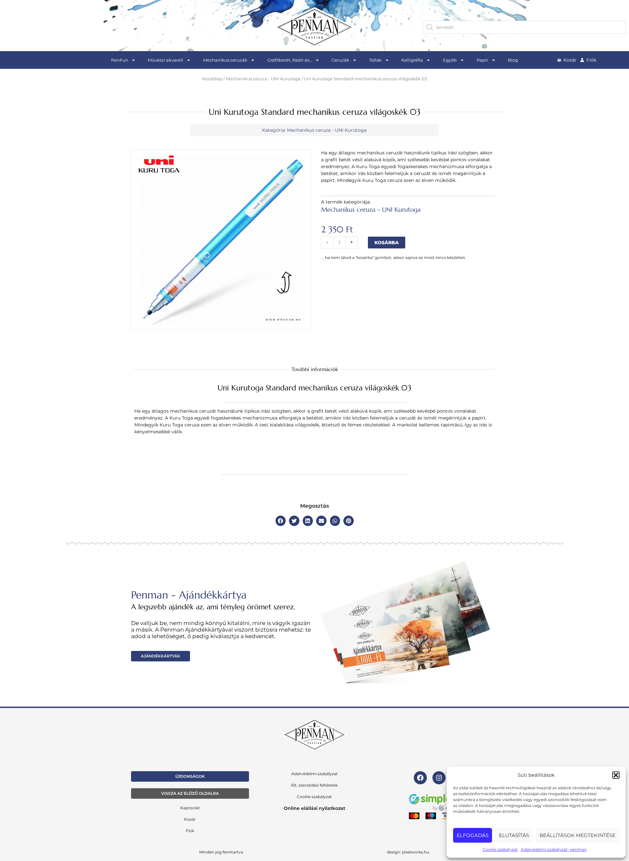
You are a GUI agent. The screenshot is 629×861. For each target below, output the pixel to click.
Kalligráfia (412, 60)
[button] (616, 775)
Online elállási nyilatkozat (314, 808)
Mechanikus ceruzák (225, 60)
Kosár (190, 819)
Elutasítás (514, 835)
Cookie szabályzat (500, 849)
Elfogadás (472, 835)
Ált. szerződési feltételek (314, 785)
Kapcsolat (190, 807)
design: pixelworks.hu (408, 852)
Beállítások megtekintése (578, 835)
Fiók (190, 830)
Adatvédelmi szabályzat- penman (554, 849)
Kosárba (386, 242)
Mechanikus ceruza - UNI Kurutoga (263, 78)
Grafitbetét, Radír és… (289, 60)
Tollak (375, 60)
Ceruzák (340, 60)
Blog (513, 60)
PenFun (119, 60)
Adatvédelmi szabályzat (314, 773)
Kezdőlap (212, 78)
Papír (482, 60)
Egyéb (450, 60)
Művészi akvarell (165, 60)
